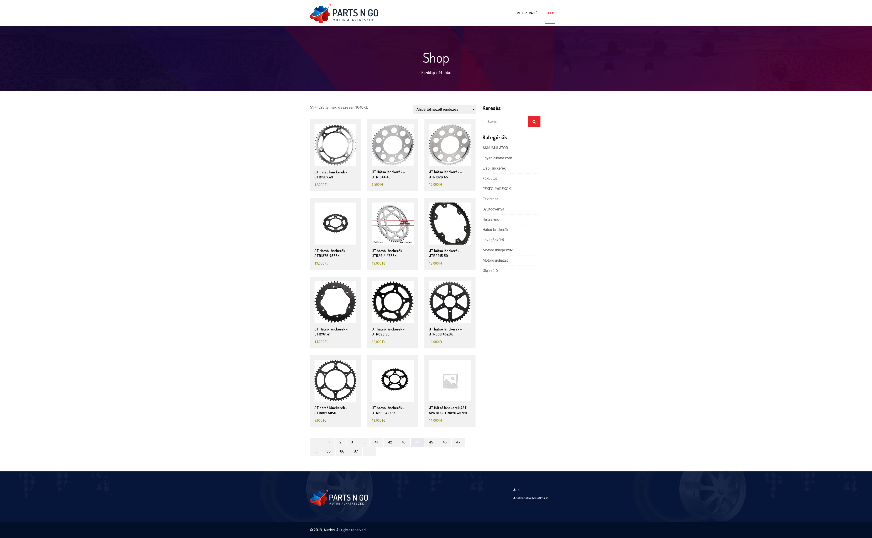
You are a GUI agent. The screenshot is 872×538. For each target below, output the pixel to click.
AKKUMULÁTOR (495, 148)
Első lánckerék (494, 168)
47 (458, 442)
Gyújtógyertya (493, 209)
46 (445, 442)
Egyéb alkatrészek (497, 158)
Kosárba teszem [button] (337, 145)
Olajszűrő (490, 270)
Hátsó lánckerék (495, 230)
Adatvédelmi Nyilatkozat (530, 498)
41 (376, 442)
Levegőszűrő (493, 240)
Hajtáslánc (491, 219)
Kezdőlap (428, 73)
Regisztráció (527, 13)
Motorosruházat (495, 260)
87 (356, 451)
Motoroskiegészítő (498, 250)
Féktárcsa (490, 199)
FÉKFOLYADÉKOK (497, 189)
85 (329, 451)
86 (342, 451)
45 (431, 442)
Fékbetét (490, 178)
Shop (550, 13)
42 (390, 442)
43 (404, 442)
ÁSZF (517, 490)
